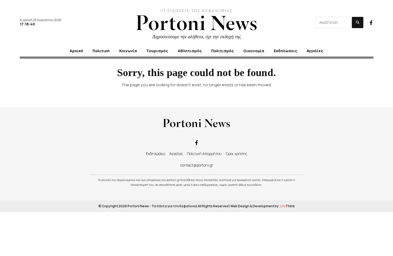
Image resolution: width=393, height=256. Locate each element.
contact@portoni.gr (196, 165)
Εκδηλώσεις (155, 153)
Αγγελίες (176, 153)
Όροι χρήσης (236, 153)
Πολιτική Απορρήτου (204, 153)
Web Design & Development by (262, 206)
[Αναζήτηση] (357, 22)
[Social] (371, 22)
